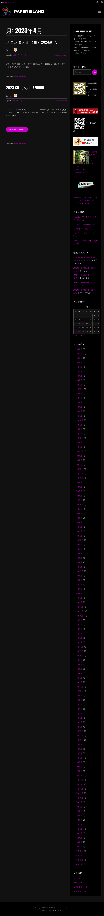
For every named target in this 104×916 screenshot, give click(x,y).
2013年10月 (78, 616)
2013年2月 (77, 638)
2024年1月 (77, 398)
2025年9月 (77, 371)
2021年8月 (77, 429)
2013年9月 (77, 620)
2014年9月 (77, 576)
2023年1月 (77, 416)
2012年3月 (77, 678)
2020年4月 (77, 442)
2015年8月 (77, 545)
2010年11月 (78, 736)
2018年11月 (78, 473)
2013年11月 (78, 611)
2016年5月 (77, 518)
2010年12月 (78, 731)
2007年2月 (77, 824)
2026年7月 (77, 354)
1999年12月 (78, 851)
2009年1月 (77, 775)
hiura (10, 50)
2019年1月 (77, 465)
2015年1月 (77, 567)
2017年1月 (77, 500)
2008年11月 (78, 780)
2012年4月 (77, 673)
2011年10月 (78, 691)
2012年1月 (77, 682)
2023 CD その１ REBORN (25, 87)
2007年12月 (78, 789)
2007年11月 (78, 793)
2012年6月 (77, 664)
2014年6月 (77, 589)
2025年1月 (77, 385)
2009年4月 (77, 767)
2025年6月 (77, 376)
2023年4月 (77, 411)
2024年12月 (78, 389)
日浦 (81, 285)
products (22, 76)
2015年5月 (77, 558)
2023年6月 (77, 402)
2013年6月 (77, 629)
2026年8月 (77, 349)
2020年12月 (78, 438)
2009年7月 (77, 762)
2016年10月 (78, 504)
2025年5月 (77, 380)
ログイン (77, 878)
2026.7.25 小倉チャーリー (83, 224)
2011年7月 (77, 704)
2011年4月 (77, 718)
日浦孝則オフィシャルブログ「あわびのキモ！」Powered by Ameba (85, 200)
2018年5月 (77, 487)
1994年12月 (78, 860)
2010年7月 (77, 753)
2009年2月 (77, 771)
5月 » (81, 335)
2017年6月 (77, 496)
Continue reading (18, 130)
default (16, 76)
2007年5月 (77, 811)
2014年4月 (77, 593)
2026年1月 (77, 367)
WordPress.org (79, 891)
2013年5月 (77, 633)
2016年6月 (77, 513)
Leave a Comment (61, 55)
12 (83, 324)
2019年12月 (78, 451)
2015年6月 (77, 553)
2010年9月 (77, 744)
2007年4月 (77, 815)
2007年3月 (77, 820)
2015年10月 (78, 540)
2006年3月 (77, 842)
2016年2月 (77, 531)
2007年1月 (77, 829)
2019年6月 (77, 456)
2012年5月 (77, 669)
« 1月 (75, 335)
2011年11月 (78, 687)
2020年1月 (77, 447)
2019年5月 (77, 460)
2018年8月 (77, 482)
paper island (29, 11)
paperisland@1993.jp (10, 2)
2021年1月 (77, 434)
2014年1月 (77, 602)
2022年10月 (78, 420)
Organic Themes (56, 910)
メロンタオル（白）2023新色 (31, 42)
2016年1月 (77, 536)
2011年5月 (77, 713)
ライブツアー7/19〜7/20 (83, 229)
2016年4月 (77, 522)
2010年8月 (77, 749)
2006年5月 (77, 838)
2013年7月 (77, 625)
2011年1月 (77, 727)
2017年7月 (77, 491)
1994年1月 (77, 864)
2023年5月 (77, 407)
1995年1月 (77, 855)
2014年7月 (77, 584)
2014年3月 (77, 598)
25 (79, 332)
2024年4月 (77, 393)
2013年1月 (77, 642)
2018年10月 (78, 478)
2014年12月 (78, 571)
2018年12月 (78, 469)
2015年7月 (77, 549)
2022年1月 (77, 425)
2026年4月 (77, 362)
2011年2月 (77, 722)
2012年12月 (78, 647)
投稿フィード (78, 883)
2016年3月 (77, 527)
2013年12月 (78, 607)
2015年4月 (77, 562)
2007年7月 (77, 807)
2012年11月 (78, 651)
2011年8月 (77, 700)
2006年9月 (77, 833)
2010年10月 (78, 740)
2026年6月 (77, 358)
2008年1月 (77, 784)
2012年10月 (78, 656)
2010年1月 (77, 758)
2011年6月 (77, 709)
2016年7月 (77, 509)
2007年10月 (78, 798)
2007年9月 (77, 802)
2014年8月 (77, 580)
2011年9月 (77, 695)
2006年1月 (77, 847)
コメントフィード (80, 887)
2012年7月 (77, 660)
